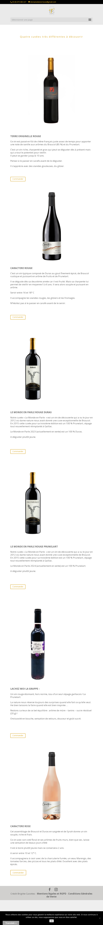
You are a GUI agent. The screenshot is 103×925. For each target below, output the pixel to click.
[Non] (99, 918)
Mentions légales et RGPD (51, 893)
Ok (51, 921)
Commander (17, 179)
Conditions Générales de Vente (69, 895)
